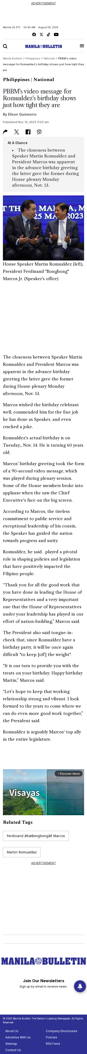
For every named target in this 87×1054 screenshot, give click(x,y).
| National (42, 79)
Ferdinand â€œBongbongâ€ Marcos (36, 835)
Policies (51, 1037)
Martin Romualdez (22, 852)
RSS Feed (53, 1043)
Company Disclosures (61, 1031)
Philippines (16, 79)
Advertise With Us (18, 1037)
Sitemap (11, 1043)
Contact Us (13, 1050)
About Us (11, 1031)
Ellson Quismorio (22, 114)
